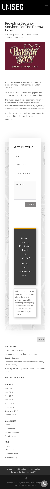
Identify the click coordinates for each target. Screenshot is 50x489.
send (30, 204)
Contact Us (31, 472)
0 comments (19, 37)
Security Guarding (12, 432)
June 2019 (9, 392)
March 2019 (9, 403)
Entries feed (9, 450)
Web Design (36, 483)
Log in (7, 446)
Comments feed (11, 453)
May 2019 (9, 396)
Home (9, 469)
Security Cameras (12, 358)
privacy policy (28, 303)
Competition (10, 428)
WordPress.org (11, 457)
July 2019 (8, 388)
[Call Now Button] (44, 483)
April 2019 (9, 400)
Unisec (9, 34)
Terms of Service (18, 472)
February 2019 (10, 407)
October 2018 (10, 415)
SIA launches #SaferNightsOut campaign (21, 354)
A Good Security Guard (14, 350)
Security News (10, 436)
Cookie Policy (20, 469)
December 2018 (11, 411)
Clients (28, 34)
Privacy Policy (34, 469)
